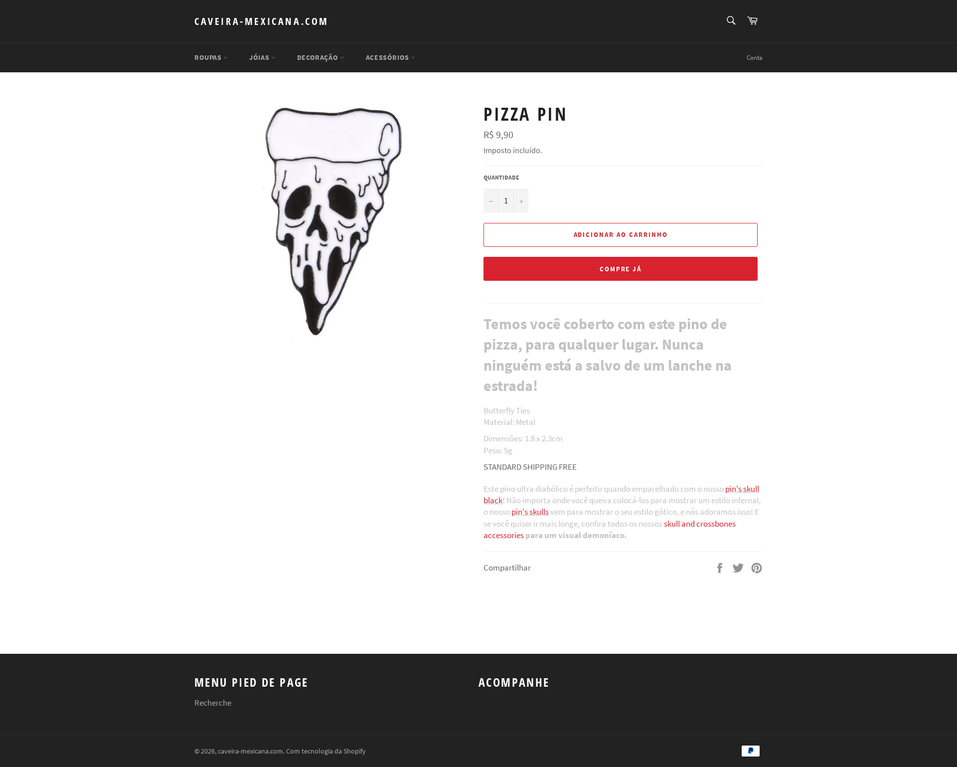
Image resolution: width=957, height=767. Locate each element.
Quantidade (501, 177)
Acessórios (388, 57)
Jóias (260, 57)
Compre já (621, 269)
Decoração (318, 57)
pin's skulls (530, 511)
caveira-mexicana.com (261, 21)
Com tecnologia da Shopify (326, 751)
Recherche (212, 702)
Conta (755, 57)
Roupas (208, 57)
